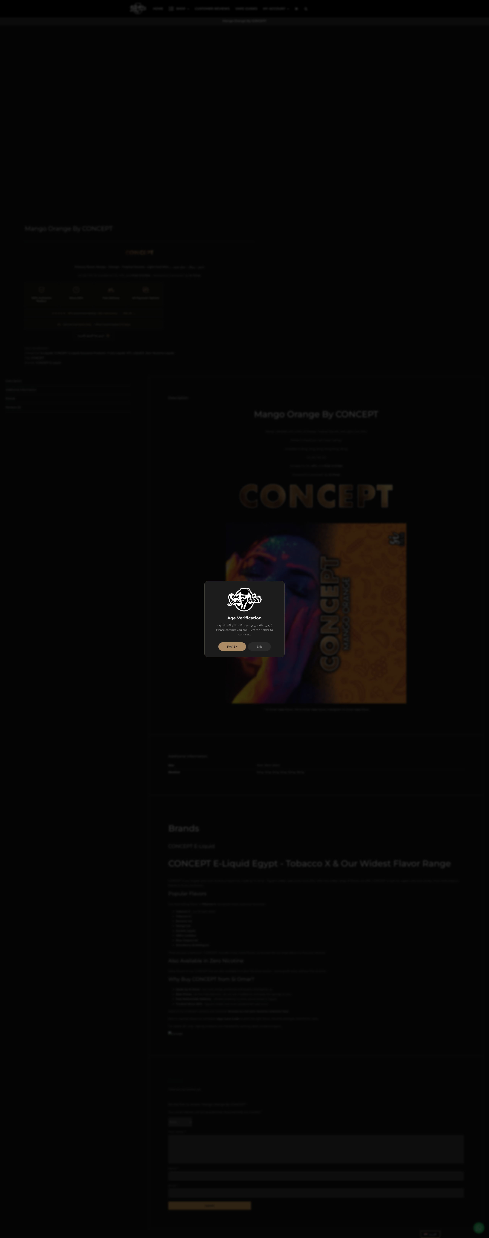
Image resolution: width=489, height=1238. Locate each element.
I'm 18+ (232, 646)
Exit (259, 646)
